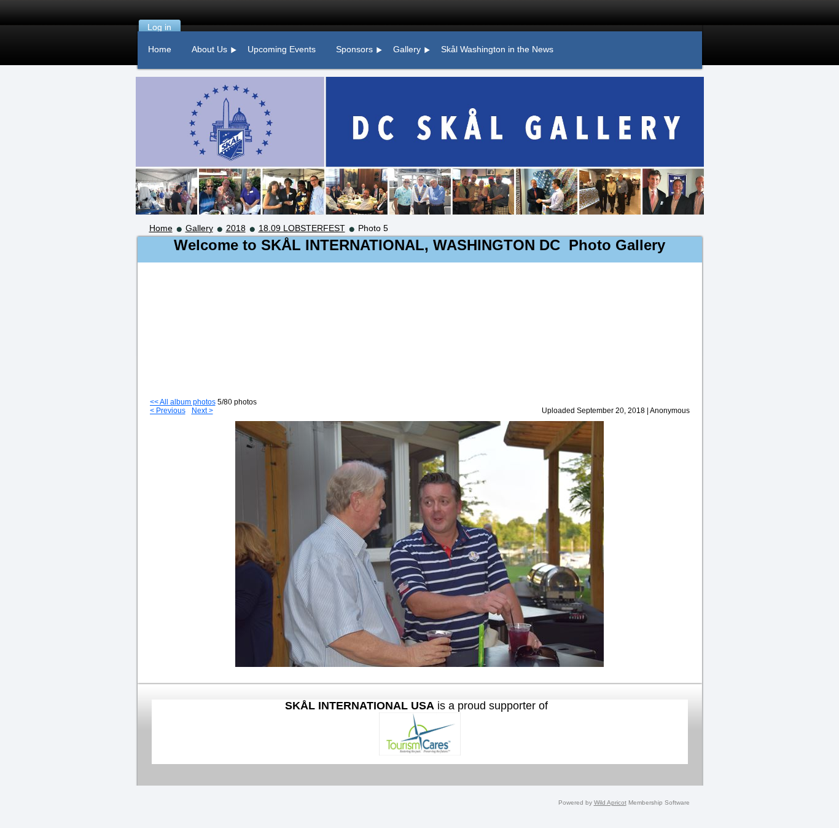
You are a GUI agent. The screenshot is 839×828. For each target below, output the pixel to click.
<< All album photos (183, 402)
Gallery (199, 228)
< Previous (167, 410)
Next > (202, 410)
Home (161, 228)
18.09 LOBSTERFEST (302, 228)
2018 (236, 228)
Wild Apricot (610, 802)
